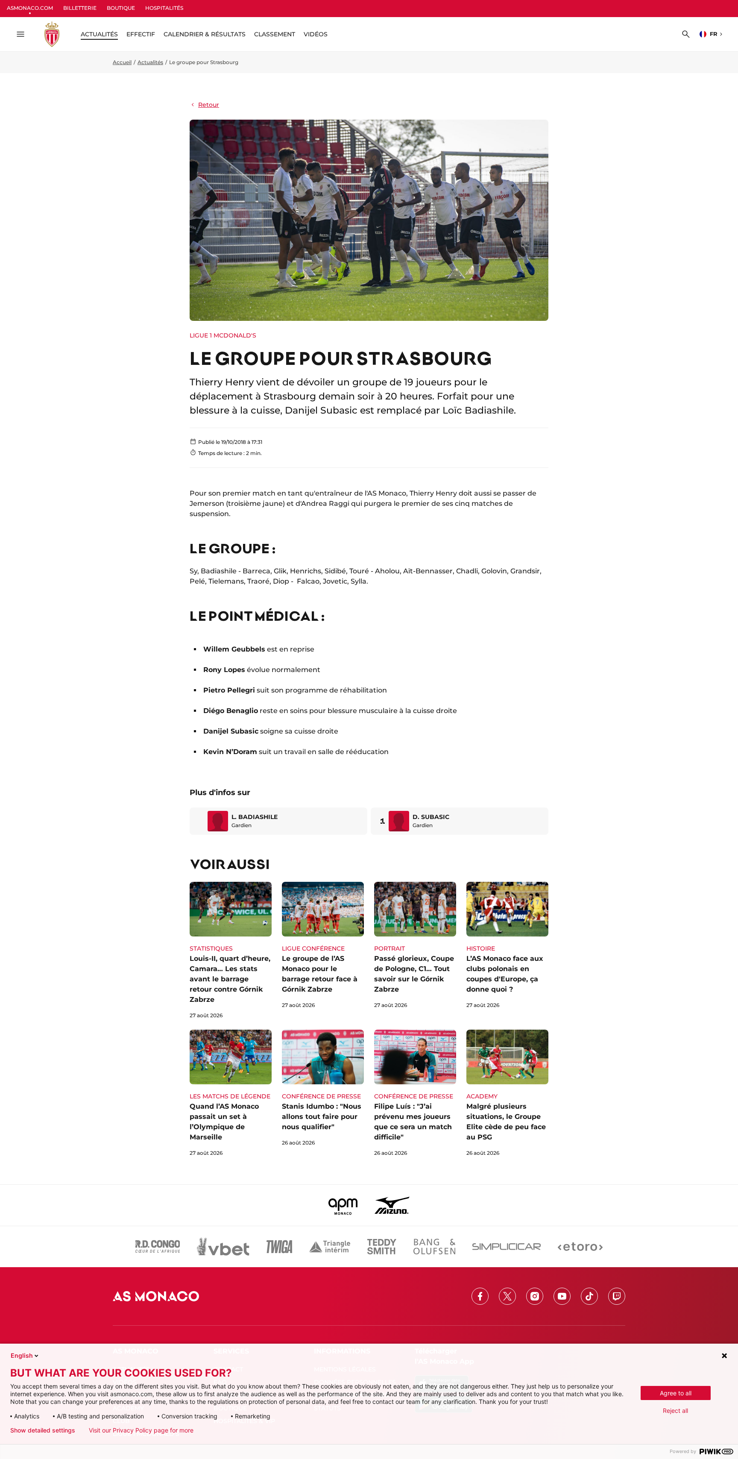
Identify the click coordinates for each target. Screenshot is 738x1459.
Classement (274, 34)
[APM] (343, 1205)
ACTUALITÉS (99, 34)
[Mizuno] (392, 1205)
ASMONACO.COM (30, 8)
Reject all (675, 1410)
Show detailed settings (42, 1430)
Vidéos (316, 34)
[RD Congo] (157, 1247)
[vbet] (223, 1247)
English (22, 1355)
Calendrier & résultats (205, 34)
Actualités (150, 62)
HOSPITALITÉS (164, 8)
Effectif (140, 34)
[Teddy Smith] (381, 1247)
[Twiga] (279, 1247)
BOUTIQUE (121, 8)
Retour (208, 105)
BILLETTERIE (80, 8)
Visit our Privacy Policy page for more (141, 1430)
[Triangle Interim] (329, 1247)
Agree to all (675, 1393)
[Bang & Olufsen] (434, 1247)
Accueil (122, 62)
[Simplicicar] (506, 1247)
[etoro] (580, 1247)
